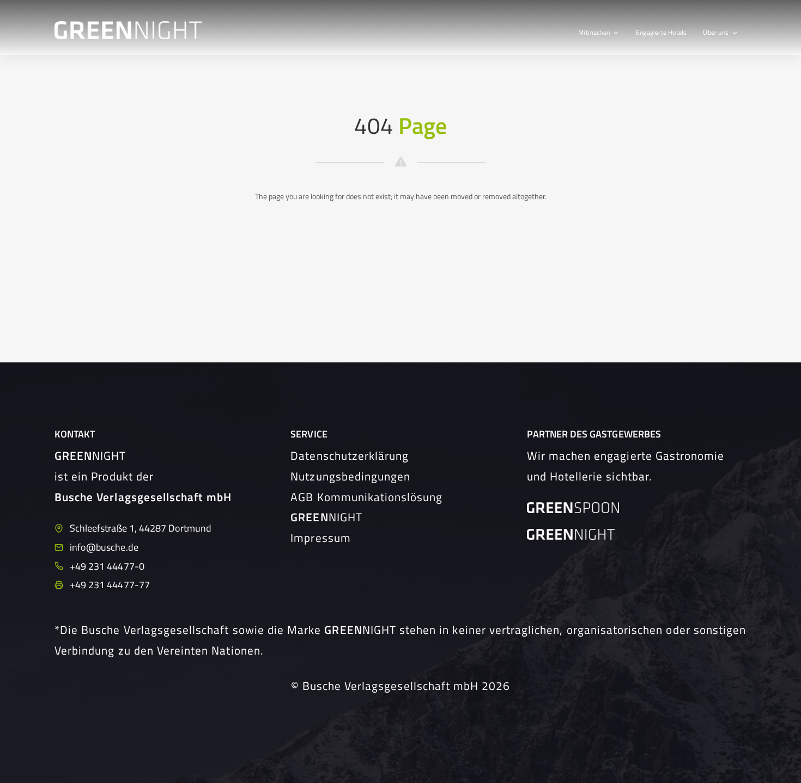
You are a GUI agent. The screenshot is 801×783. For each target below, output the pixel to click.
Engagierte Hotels (661, 32)
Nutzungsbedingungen (350, 476)
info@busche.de (104, 547)
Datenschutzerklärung (349, 455)
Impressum (320, 537)
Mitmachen (594, 32)
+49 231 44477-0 (107, 566)
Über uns (716, 32)
